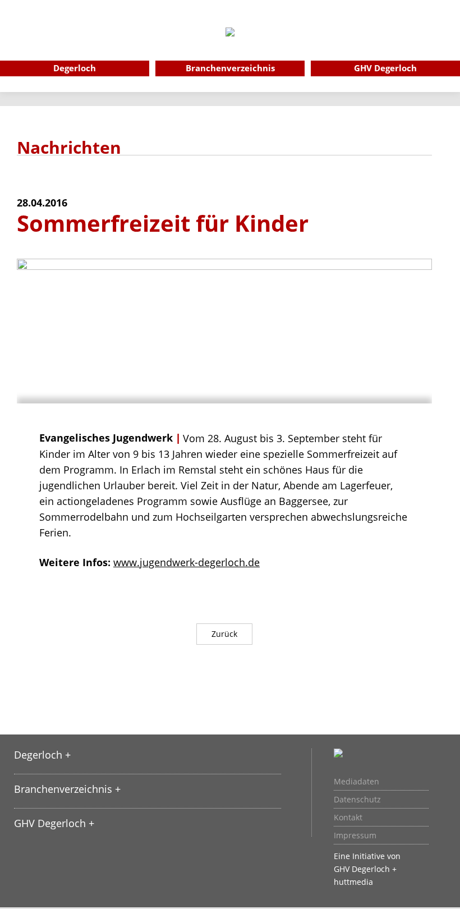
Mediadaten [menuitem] (356, 782)
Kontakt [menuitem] (348, 817)
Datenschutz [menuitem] (357, 800)
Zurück (224, 633)
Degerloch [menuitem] (74, 68)
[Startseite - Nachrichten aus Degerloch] (230, 47)
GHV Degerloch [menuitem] (385, 68)
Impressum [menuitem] (355, 835)
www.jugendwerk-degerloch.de (186, 562)
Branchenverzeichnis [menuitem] (230, 68)
